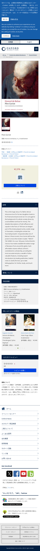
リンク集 (5, 453)
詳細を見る (14, 19)
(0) (11, 142)
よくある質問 (6, 433)
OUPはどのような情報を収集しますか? (30, 527)
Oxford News (7, 419)
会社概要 (5, 438)
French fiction (33, 55)
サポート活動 (6, 448)
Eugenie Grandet (8, 333)
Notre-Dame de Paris (27, 333)
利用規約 (11, 536)
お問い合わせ (6, 458)
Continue (6, 36)
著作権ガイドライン (29, 532)
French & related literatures (17, 55)
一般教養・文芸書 (7, 156)
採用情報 (5, 443)
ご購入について (20, 185)
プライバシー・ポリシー (11, 527)
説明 (4, 205)
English (29, 42)
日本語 (10, 42)
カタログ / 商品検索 (9, 424)
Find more (15, 36)
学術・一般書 (6, 152)
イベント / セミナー (9, 414)
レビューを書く (20, 370)
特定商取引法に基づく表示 (29, 536)
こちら (9, 487)
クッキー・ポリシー (11, 532)
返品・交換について (20, 541)
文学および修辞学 (17, 152)
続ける (5, 19)
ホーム (4, 55)
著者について (7, 273)
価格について (6, 382)
